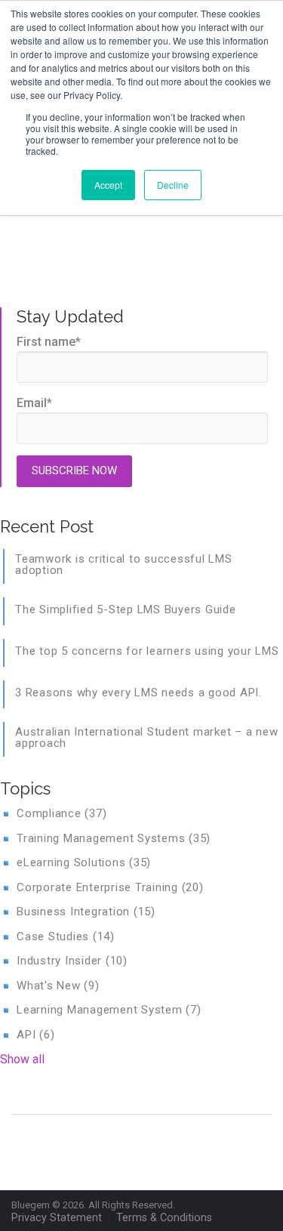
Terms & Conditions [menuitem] (164, 1218)
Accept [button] (108, 184)
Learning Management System (109, 1010)
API (35, 1034)
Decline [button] (173, 184)
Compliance (61, 813)
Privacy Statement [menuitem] (56, 1218)
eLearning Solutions (84, 862)
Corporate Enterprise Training (110, 887)
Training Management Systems (114, 838)
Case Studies (66, 936)
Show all (22, 1059)
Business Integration (86, 911)
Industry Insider (72, 960)
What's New (58, 985)
